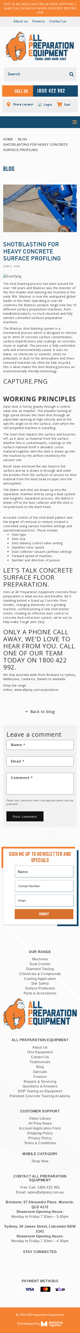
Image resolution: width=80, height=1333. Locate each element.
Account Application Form (40, 1128)
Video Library (40, 1118)
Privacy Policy (40, 1138)
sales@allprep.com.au (46, 1192)
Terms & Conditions (40, 1143)
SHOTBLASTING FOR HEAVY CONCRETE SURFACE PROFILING (35, 147)
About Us (40, 1047)
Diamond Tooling (40, 969)
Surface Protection (40, 988)
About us (20, 21)
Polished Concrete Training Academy (40, 1096)
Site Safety (40, 983)
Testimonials (40, 1062)
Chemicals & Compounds (40, 974)
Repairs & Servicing (40, 1081)
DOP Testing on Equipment (40, 1091)
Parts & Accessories (40, 993)
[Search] (71, 74)
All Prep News (40, 1123)
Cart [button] (65, 104)
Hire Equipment (40, 1052)
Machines (40, 959)
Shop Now (40, 1161)
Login (47, 104)
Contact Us (40, 1057)
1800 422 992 (48, 1187)
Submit (44, 913)
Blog (22, 139)
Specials (40, 1072)
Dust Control (40, 964)
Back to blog (42, 711)
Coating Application (40, 979)
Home (8, 139)
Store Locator (23, 104)
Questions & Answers (40, 1086)
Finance (38, 21)
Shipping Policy (40, 1133)
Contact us (58, 21)
